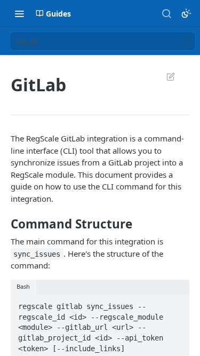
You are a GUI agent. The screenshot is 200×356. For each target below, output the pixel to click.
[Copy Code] (176, 303)
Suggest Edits (165, 76)
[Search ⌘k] (166, 13)
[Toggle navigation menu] (19, 13)
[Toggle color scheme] (186, 13)
